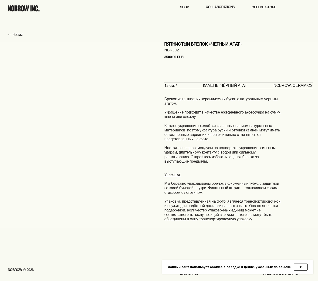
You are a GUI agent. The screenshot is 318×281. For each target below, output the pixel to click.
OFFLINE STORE (264, 7)
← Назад (15, 35)
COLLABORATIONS (220, 7)
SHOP (184, 7)
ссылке (285, 267)
